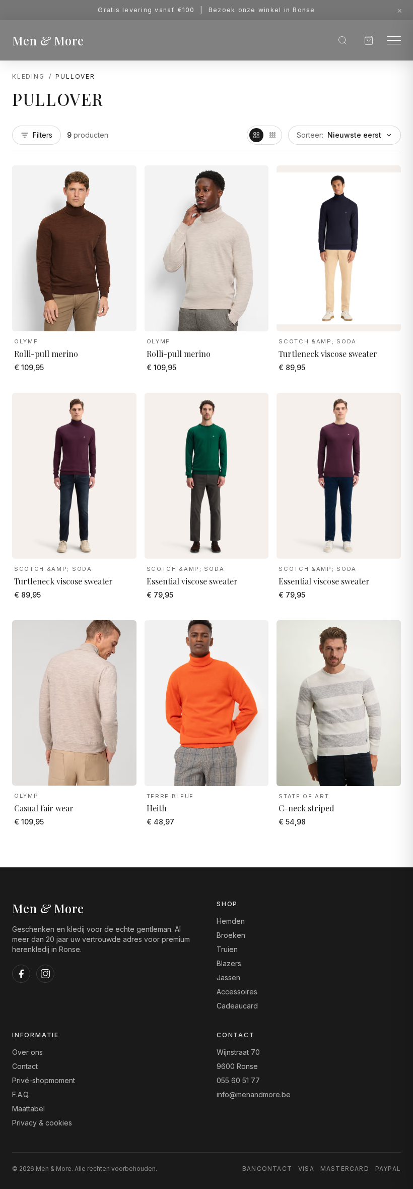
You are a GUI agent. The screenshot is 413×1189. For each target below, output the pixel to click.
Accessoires (237, 991)
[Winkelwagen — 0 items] (369, 40)
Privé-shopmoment (43, 1080)
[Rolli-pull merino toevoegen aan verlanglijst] (121, 182)
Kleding (28, 76)
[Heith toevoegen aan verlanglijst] (253, 637)
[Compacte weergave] (272, 135)
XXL (114, 316)
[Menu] (394, 40)
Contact (25, 1066)
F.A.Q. (21, 1094)
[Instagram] (45, 974)
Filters (42, 135)
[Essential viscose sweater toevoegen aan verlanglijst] (253, 410)
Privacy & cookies (42, 1122)
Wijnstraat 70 (238, 1052)
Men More (48, 40)
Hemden (231, 921)
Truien (227, 949)
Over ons (27, 1052)
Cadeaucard (237, 1005)
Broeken (231, 935)
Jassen (228, 977)
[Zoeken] (342, 40)
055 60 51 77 (238, 1080)
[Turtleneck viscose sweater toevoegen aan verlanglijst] (386, 182)
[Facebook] (21, 974)
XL (87, 316)
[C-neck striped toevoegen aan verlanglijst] (386, 637)
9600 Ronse (237, 1066)
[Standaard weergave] (256, 135)
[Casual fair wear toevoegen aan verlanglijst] (121, 637)
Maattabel (28, 1108)
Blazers (229, 963)
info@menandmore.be (254, 1094)
